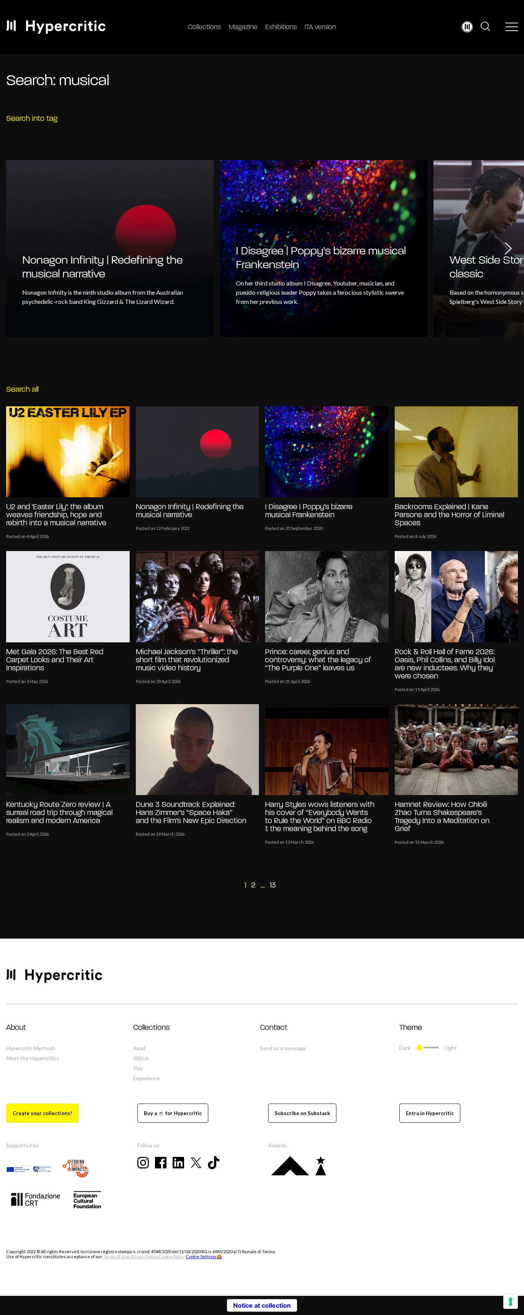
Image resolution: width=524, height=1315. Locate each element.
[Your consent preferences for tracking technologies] (510, 1301)
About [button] (16, 1028)
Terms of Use (116, 1256)
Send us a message (283, 1048)
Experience (146, 1078)
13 (273, 885)
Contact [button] (273, 1028)
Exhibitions (281, 27)
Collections (204, 27)
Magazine (243, 27)
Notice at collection (262, 1305)
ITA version (320, 27)
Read (139, 1048)
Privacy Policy (144, 1256)
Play (138, 1068)
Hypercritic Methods (31, 1048)
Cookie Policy (172, 1256)
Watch (141, 1058)
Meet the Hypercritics (32, 1058)
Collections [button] (151, 1028)
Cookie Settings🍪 (204, 1256)
